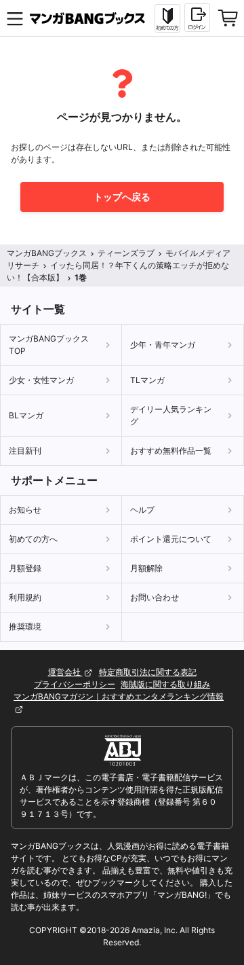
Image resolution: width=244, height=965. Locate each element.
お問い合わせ (154, 597)
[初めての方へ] (167, 18)
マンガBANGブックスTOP (49, 344)
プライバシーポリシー (74, 684)
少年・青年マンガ (162, 345)
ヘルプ (142, 510)
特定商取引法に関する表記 (148, 672)
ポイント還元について (170, 539)
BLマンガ (26, 415)
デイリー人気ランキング (170, 415)
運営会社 (65, 672)
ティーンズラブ (126, 253)
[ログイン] (197, 17)
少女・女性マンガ (41, 380)
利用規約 (25, 597)
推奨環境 (25, 626)
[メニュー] (15, 18)
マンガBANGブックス (47, 253)
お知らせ (25, 510)
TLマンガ (147, 380)
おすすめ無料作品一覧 (170, 450)
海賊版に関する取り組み (165, 684)
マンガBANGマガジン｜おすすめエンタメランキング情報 (119, 696)
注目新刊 (25, 450)
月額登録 (25, 568)
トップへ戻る (122, 196)
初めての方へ (33, 539)
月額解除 (146, 568)
